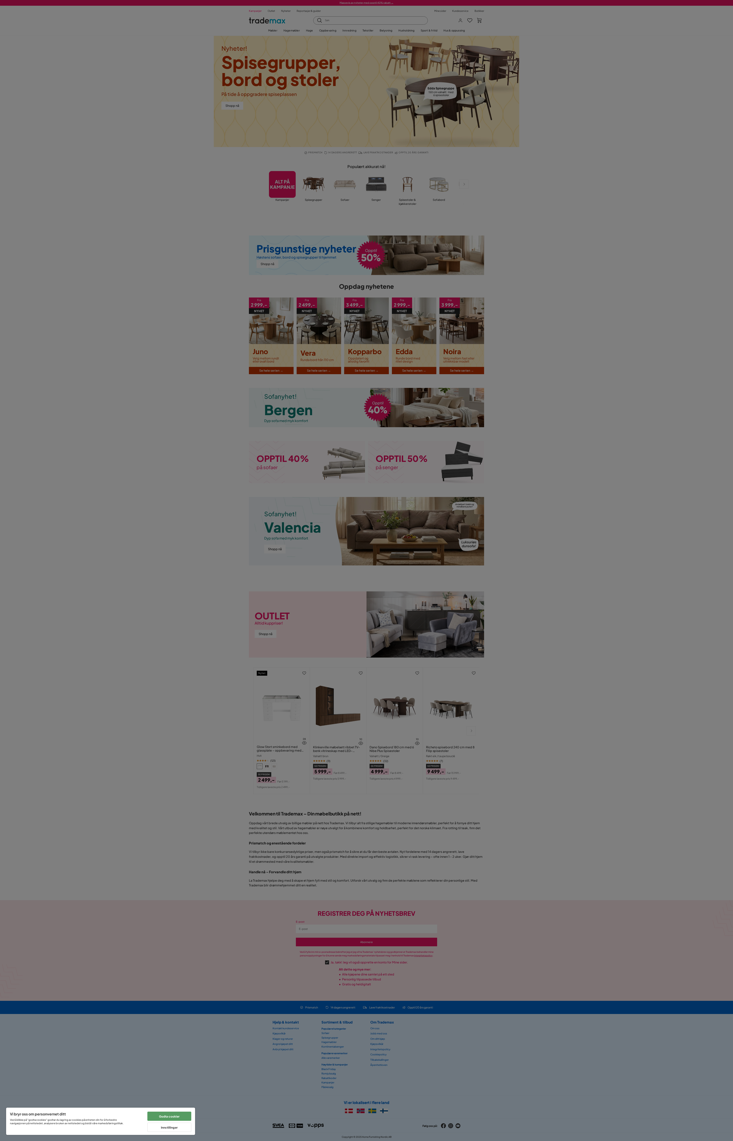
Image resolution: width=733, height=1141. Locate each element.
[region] (100, 1121)
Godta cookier (169, 1116)
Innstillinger (169, 1127)
